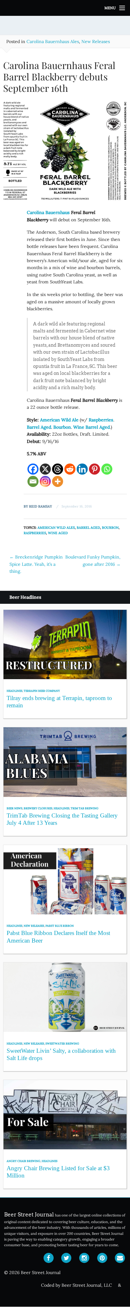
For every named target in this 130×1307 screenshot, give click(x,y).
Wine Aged (58, 533)
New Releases (95, 41)
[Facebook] (32, 469)
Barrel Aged (88, 527)
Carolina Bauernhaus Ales (53, 41)
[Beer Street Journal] (65, 8)
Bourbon (110, 527)
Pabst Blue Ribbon (59, 925)
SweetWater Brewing (62, 1043)
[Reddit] (69, 469)
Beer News (14, 808)
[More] (57, 481)
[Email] (32, 481)
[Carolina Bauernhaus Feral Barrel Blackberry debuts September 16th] (65, 153)
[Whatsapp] (106, 469)
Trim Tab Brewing (84, 808)
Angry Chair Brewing (23, 1161)
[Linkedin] (82, 469)
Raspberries (35, 533)
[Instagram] (45, 481)
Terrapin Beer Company (42, 690)
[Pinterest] (94, 469)
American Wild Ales (56, 527)
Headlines (14, 690)
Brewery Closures (38, 808)
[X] (45, 469)
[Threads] (57, 469)
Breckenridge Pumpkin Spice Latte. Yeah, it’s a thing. (36, 564)
